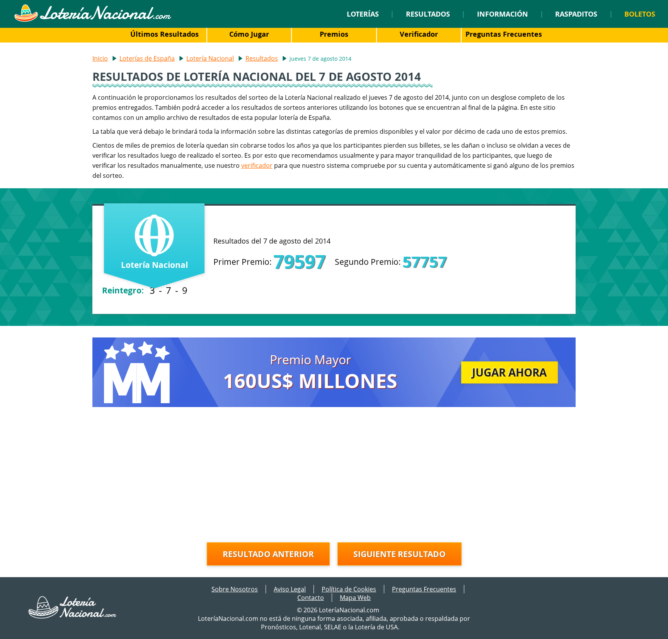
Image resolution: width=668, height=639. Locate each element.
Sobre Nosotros (234, 589)
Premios (334, 34)
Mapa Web (355, 597)
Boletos (639, 14)
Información (502, 14)
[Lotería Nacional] (73, 616)
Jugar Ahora (509, 372)
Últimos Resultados (164, 34)
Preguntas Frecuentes (503, 34)
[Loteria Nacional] (93, 19)
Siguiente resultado (399, 554)
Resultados (428, 14)
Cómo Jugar (249, 34)
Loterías (363, 14)
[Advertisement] (334, 477)
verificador (257, 165)
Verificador (419, 34)
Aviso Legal (290, 589)
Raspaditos (576, 14)
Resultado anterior (268, 554)
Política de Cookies (349, 589)
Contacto (310, 597)
